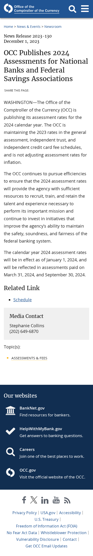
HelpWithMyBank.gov (41, 428)
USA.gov (48, 512)
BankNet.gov (32, 408)
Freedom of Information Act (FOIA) (46, 526)
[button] (72, 9)
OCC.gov (28, 470)
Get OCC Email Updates (46, 546)
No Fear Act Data (22, 532)
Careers (27, 449)
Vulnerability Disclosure (37, 539)
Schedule (22, 299)
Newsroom (53, 26)
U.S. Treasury (46, 519)
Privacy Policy (24, 512)
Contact (70, 539)
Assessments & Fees (29, 358)
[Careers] (12, 452)
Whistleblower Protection (64, 532)
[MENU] (85, 9)
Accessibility (70, 512)
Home (8, 26)
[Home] (12, 432)
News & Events (29, 26)
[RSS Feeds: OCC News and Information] (67, 501)
